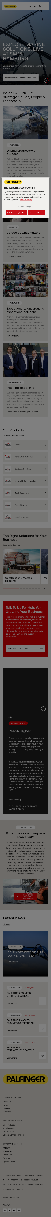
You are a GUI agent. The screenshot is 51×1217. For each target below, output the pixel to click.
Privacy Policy (26, 199)
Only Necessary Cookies (16, 213)
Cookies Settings (25, 206)
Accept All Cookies (37, 213)
